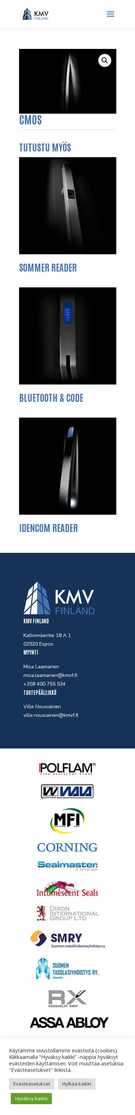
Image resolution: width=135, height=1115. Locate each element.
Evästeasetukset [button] (31, 1083)
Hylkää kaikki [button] (76, 1083)
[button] (104, 60)
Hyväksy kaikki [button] (31, 1098)
